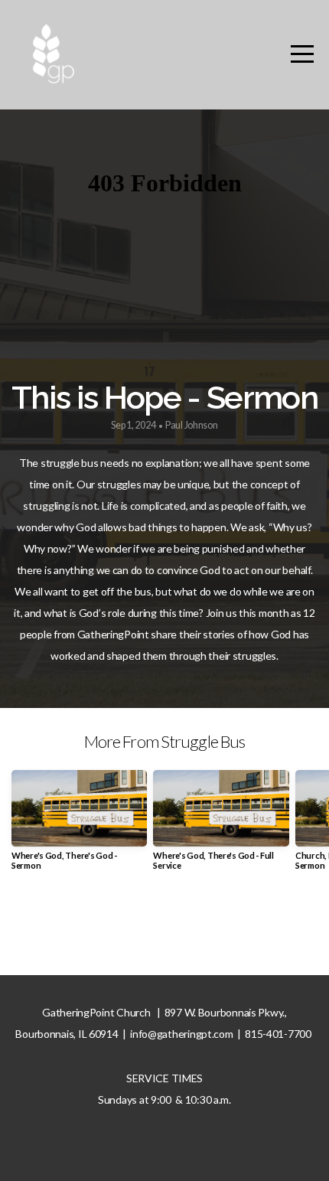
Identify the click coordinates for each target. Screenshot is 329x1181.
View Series (164, 925)
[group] (79, 826)
